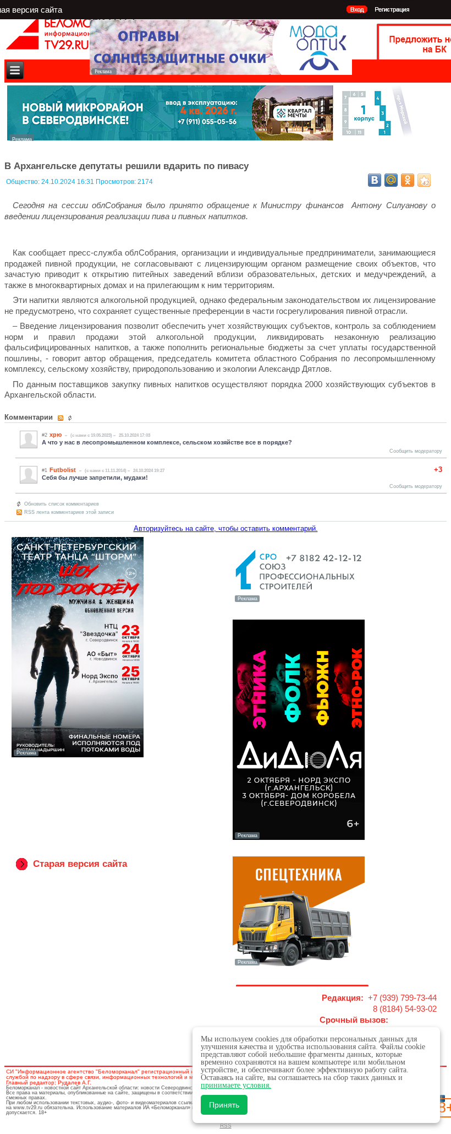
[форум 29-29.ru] (299, 601)
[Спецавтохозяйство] (299, 964)
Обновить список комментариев (61, 504)
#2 (44, 435)
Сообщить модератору (415, 451)
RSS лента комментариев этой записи (69, 512)
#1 (44, 470)
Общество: (23, 182)
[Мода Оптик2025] (221, 72)
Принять (224, 1104)
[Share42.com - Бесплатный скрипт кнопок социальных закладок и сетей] (424, 180)
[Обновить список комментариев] (71, 418)
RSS (226, 1125)
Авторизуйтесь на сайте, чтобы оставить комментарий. (226, 528)
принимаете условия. (236, 1085)
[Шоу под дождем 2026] (78, 755)
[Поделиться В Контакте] (374, 180)
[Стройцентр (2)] (210, 138)
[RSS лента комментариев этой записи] (61, 418)
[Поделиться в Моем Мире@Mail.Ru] (391, 180)
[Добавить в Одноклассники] (407, 180)
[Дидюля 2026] (299, 837)
